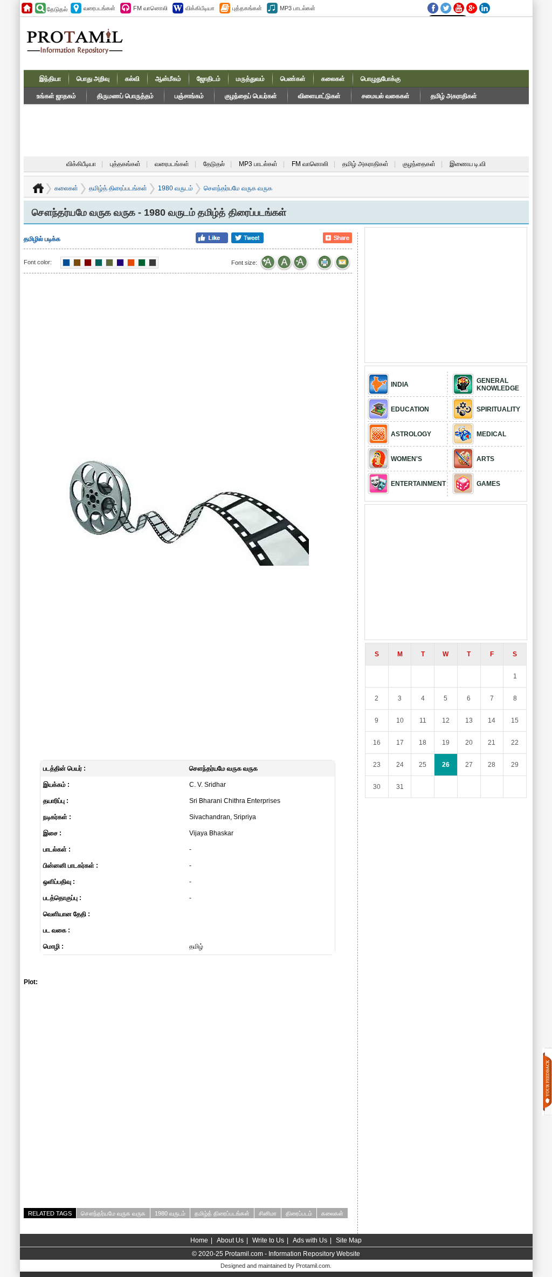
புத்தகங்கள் (125, 164)
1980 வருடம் (175, 188)
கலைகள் (333, 79)
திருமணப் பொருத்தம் (125, 96)
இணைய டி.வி (468, 164)
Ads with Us (310, 1240)
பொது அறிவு (93, 79)
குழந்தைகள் (419, 164)
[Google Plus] (472, 8)
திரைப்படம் (299, 1213)
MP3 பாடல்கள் (258, 164)
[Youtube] (459, 8)
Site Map (349, 1240)
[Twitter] (446, 8)
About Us (230, 1240)
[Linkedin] (485, 8)
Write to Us (268, 1240)
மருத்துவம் (250, 79)
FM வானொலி (310, 164)
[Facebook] (433, 8)
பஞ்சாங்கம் (189, 96)
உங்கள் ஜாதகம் (56, 96)
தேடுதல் (214, 164)
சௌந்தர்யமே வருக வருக (113, 1213)
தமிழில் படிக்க (42, 239)
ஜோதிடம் (208, 79)
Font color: (38, 262)
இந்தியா (50, 79)
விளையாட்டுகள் (319, 96)
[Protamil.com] (27, 8)
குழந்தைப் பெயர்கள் (251, 96)
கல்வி (132, 79)
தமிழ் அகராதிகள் (454, 96)
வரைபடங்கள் (172, 164)
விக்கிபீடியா (81, 164)
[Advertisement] (333, 42)
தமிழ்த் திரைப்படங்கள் (118, 188)
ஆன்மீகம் (168, 79)
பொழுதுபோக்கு (381, 79)
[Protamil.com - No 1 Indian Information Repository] (79, 47)
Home (199, 1240)
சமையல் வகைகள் (386, 96)
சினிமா (268, 1213)
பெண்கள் (293, 79)
